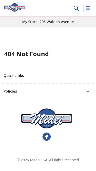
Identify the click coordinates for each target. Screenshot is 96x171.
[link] (14, 7)
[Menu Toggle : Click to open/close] (87, 8)
